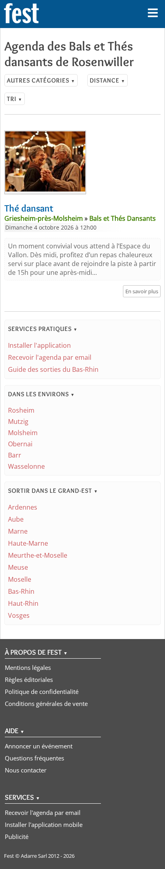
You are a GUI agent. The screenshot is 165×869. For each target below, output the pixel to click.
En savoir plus (141, 291)
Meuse (18, 567)
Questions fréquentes (34, 758)
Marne (18, 531)
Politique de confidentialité (41, 692)
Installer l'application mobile (43, 825)
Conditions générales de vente (46, 704)
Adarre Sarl (34, 855)
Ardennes (22, 507)
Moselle (19, 579)
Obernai (20, 444)
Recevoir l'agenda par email (49, 357)
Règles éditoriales (29, 679)
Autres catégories (41, 80)
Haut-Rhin (23, 603)
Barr (14, 455)
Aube (16, 519)
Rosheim (21, 410)
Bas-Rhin (21, 591)
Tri (14, 99)
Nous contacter (25, 770)
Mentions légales (28, 667)
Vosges (19, 615)
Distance (107, 80)
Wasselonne (26, 466)
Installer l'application (39, 345)
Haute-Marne (28, 543)
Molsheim (23, 432)
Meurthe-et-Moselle (37, 555)
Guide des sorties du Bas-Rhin (53, 369)
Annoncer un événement (38, 746)
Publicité (16, 837)
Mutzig (18, 421)
